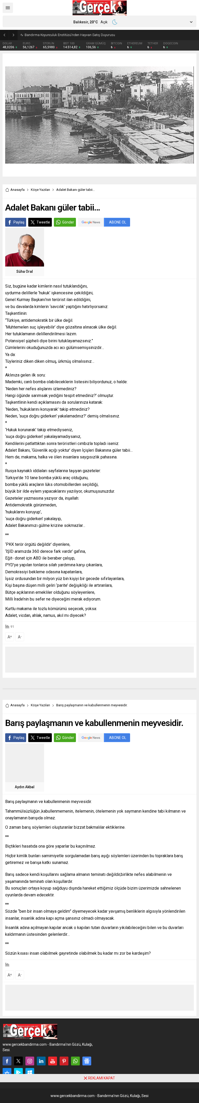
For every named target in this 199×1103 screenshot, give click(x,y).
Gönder (68, 222)
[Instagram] (29, 1061)
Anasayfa (17, 190)
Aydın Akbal (24, 787)
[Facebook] (7, 1061)
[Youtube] (52, 1061)
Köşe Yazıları (40, 190)
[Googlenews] (86, 1061)
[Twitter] (18, 1061)
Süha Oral (24, 271)
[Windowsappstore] (29, 1072)
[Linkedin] (41, 1061)
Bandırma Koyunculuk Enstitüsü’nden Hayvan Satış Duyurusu (70, 35)
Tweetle (43, 222)
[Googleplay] (18, 1072)
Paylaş (18, 222)
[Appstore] (7, 1072)
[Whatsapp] (75, 1061)
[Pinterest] (64, 1061)
